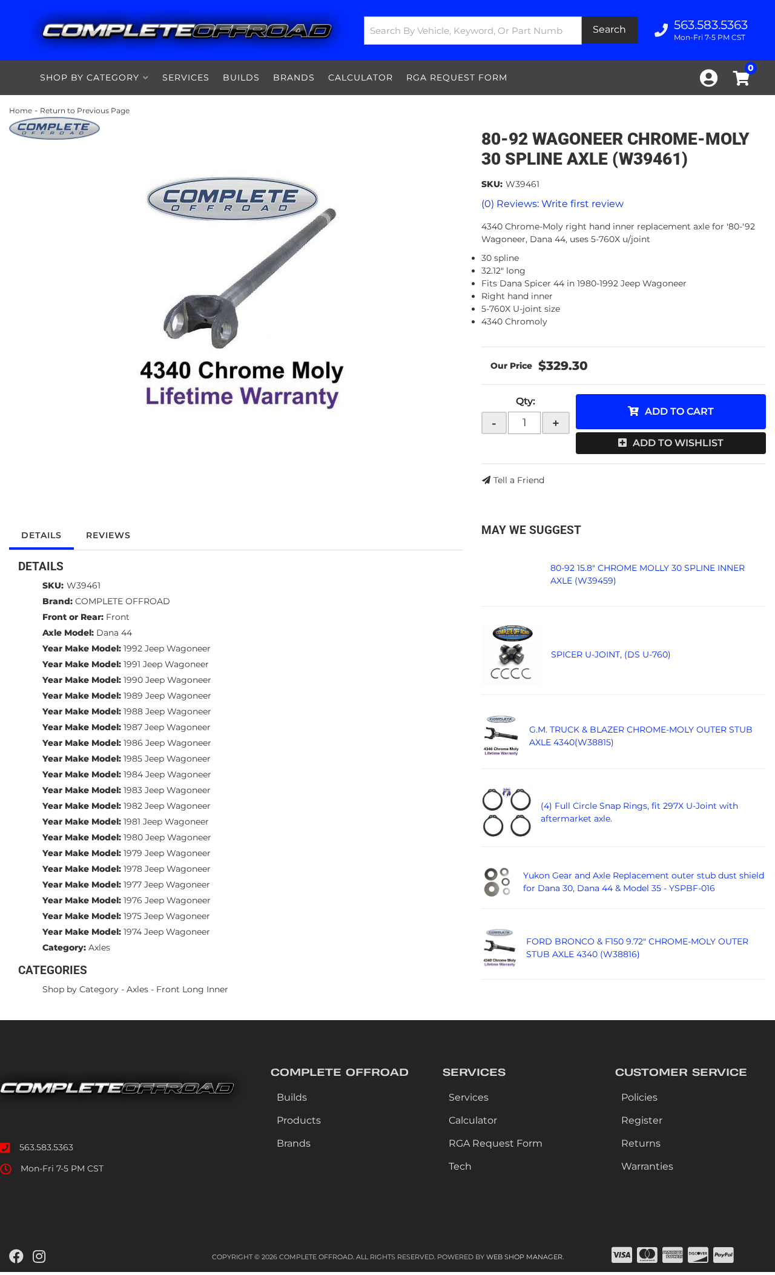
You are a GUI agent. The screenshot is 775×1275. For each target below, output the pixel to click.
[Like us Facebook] (16, 1257)
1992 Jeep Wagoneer (167, 648)
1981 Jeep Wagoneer (166, 821)
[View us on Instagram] (39, 1257)
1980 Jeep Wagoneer (167, 837)
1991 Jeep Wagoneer (166, 664)
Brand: (57, 601)
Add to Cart (679, 411)
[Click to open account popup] (709, 78)
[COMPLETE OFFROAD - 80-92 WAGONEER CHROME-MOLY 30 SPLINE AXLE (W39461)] (54, 127)
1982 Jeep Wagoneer (167, 805)
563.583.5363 (46, 1147)
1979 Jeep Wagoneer (167, 853)
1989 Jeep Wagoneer (167, 695)
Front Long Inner (192, 989)
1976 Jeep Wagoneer (167, 900)
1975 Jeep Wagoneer (167, 916)
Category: (64, 947)
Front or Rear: (73, 616)
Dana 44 (114, 632)
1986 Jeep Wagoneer (167, 742)
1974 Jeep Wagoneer (167, 931)
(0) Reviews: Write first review (552, 203)
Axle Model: (68, 632)
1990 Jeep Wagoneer (167, 679)
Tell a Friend (518, 480)
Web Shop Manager (524, 1257)
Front (118, 616)
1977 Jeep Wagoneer (167, 884)
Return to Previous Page (85, 110)
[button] (501, 30)
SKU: (492, 184)
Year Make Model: (81, 648)
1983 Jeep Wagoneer (167, 790)
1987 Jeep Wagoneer (167, 727)
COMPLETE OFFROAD (122, 601)
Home (20, 110)
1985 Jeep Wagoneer (167, 758)
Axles (99, 947)
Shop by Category (80, 989)
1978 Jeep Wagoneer (167, 868)
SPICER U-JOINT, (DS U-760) (611, 654)
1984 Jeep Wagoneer (167, 774)
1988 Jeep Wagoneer (167, 711)
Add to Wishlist (678, 443)
